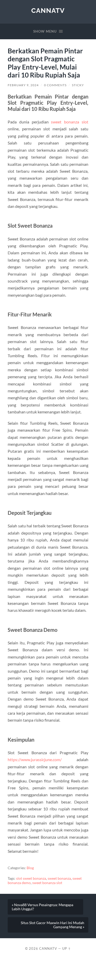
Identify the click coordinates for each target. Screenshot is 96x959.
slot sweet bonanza (31, 878)
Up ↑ (66, 948)
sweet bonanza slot (69, 121)
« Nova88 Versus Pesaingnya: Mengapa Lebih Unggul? (42, 907)
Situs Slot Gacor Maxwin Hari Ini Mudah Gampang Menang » (52, 925)
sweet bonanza (59, 878)
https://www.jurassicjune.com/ (35, 759)
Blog (30, 868)
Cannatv (48, 10)
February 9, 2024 (23, 85)
